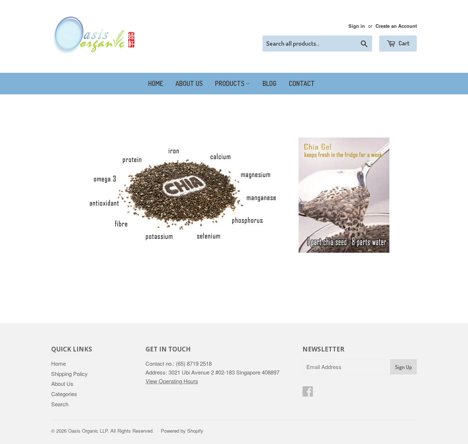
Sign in (356, 26)
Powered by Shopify (182, 430)
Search (59, 404)
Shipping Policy (69, 373)
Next (401, 195)
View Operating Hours (172, 381)
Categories (64, 394)
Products (230, 83)
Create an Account (396, 26)
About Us (189, 83)
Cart (403, 43)
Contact (302, 83)
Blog (269, 83)
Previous (66, 195)
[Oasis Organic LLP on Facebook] (307, 393)
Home (155, 83)
